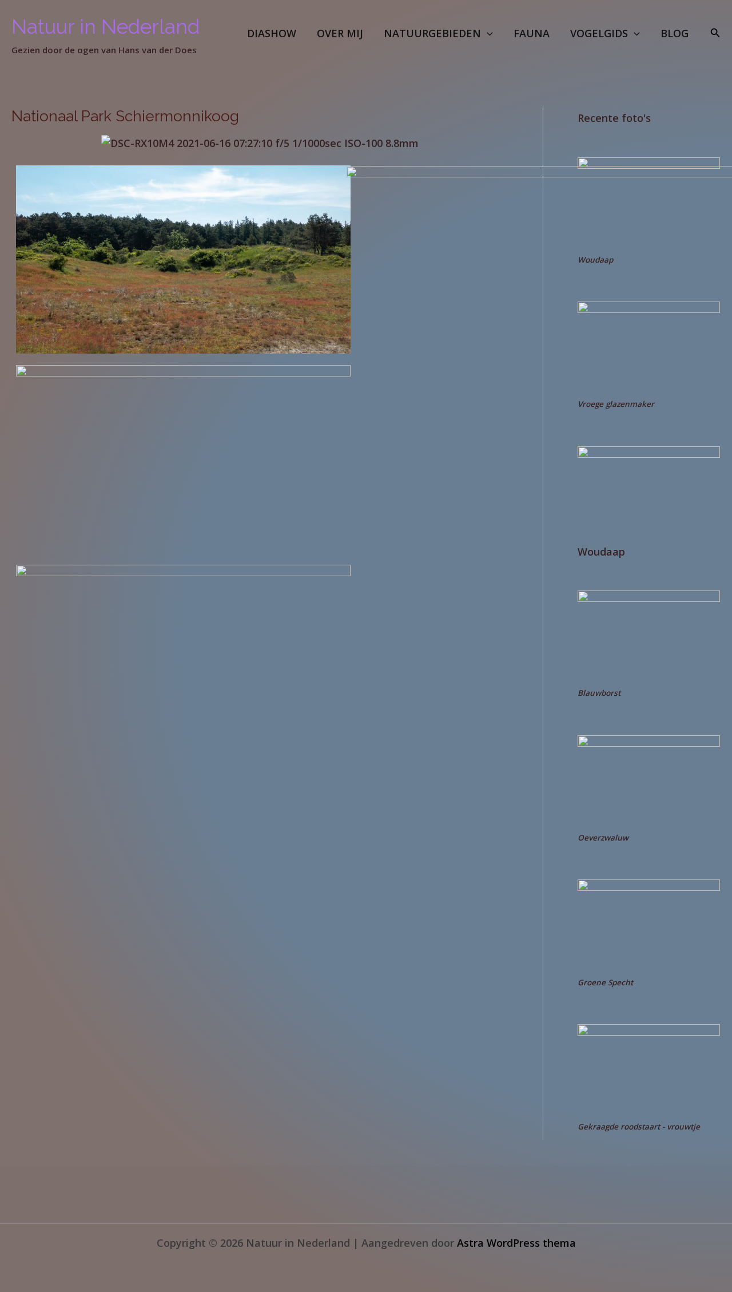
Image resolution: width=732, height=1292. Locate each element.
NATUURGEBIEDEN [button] (432, 33)
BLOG (675, 33)
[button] (487, 33)
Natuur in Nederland (105, 26)
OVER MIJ (340, 33)
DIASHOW (271, 33)
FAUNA (532, 33)
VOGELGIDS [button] (599, 33)
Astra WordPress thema (516, 1243)
